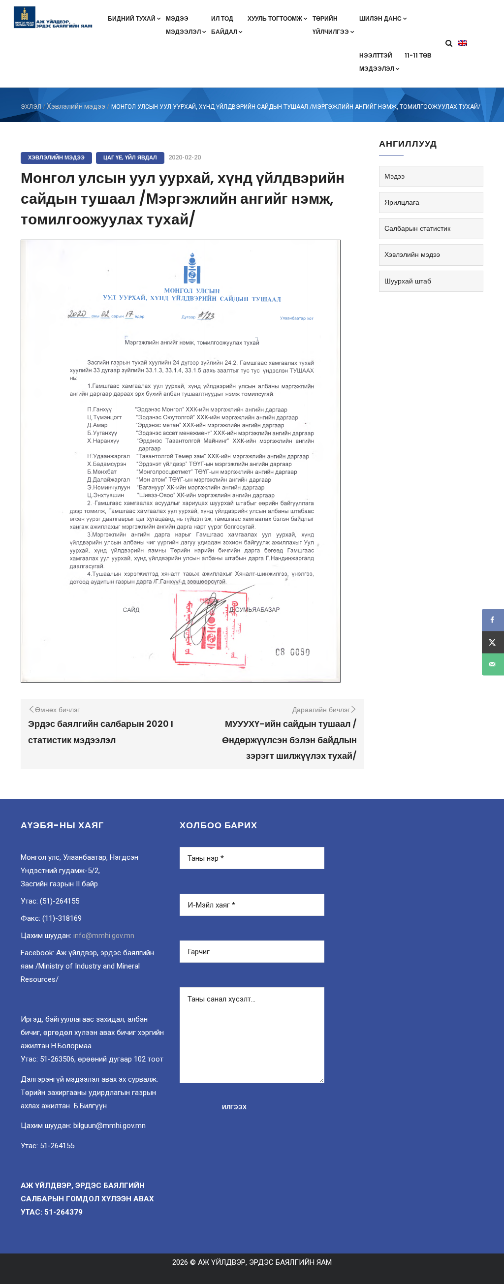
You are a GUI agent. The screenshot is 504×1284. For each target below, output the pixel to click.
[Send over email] (493, 664)
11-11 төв (418, 55)
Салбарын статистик (417, 228)
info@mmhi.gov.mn (103, 936)
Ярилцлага (401, 202)
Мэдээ (394, 176)
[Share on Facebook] (493, 620)
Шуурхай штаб (407, 281)
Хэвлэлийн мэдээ (76, 106)
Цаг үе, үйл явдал (130, 157)
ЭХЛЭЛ (31, 106)
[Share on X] (493, 642)
